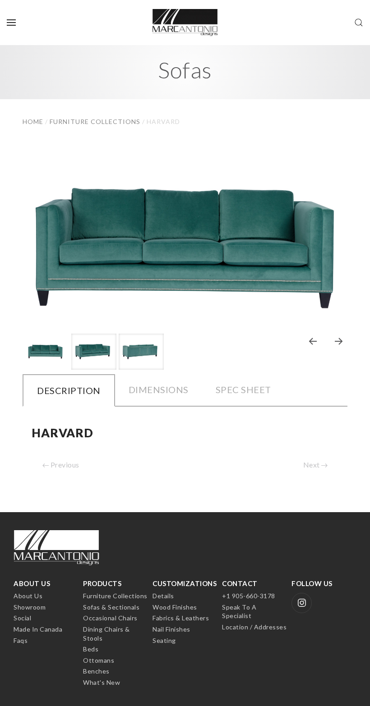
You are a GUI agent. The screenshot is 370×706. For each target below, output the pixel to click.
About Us (28, 596)
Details (163, 596)
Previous (64, 464)
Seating (164, 640)
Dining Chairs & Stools (106, 633)
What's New (101, 682)
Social (22, 618)
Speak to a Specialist (239, 611)
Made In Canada (38, 629)
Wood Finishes (175, 607)
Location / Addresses (254, 627)
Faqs (21, 640)
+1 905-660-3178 (248, 596)
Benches (96, 671)
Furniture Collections (115, 596)
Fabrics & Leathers (181, 618)
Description (69, 390)
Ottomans (98, 660)
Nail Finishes (171, 629)
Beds (90, 649)
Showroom (30, 607)
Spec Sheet (243, 389)
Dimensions (159, 389)
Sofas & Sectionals (111, 607)
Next (312, 464)
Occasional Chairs (110, 618)
